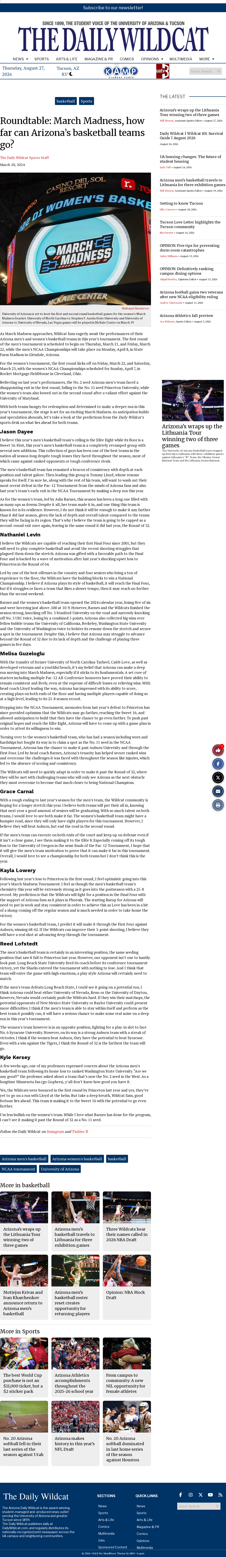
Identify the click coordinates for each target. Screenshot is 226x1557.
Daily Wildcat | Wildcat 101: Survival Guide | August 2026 (191, 135)
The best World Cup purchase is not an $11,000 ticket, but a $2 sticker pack (23, 1383)
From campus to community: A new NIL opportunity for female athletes (125, 1383)
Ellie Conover (168, 209)
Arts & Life (66, 59)
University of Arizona (60, 1169)
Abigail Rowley (168, 279)
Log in (140, 1553)
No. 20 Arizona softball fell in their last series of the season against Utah (23, 1446)
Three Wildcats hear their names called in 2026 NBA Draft (127, 1235)
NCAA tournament (18, 1169)
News (18, 59)
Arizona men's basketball (24, 1158)
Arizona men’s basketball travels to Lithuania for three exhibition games (193, 182)
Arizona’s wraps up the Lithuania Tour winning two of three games (189, 112)
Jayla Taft (165, 167)
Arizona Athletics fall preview (186, 315)
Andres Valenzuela (171, 302)
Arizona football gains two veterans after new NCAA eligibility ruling (191, 294)
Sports (41, 59)
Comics (127, 59)
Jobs (101, 1540)
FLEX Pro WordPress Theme (109, 1553)
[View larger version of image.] (75, 239)
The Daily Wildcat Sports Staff (24, 157)
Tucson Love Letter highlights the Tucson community (190, 224)
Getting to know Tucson (181, 203)
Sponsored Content (112, 1547)
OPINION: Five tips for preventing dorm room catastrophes (189, 247)
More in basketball (25, 1185)
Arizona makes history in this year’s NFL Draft (75, 1444)
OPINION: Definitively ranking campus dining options (186, 271)
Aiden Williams (169, 256)
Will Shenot (166, 120)
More (204, 59)
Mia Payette (166, 232)
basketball (66, 101)
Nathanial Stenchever (135, 308)
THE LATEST (172, 96)
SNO (132, 1553)
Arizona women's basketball (77, 1158)
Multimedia (181, 59)
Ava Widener (167, 321)
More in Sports (20, 1331)
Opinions (150, 59)
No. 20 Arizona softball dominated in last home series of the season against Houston (125, 1449)
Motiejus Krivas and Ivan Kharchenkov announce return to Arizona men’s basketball (23, 1303)
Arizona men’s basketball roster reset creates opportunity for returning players (72, 1303)
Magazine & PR (99, 59)
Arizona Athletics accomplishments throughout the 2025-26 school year (74, 1383)
